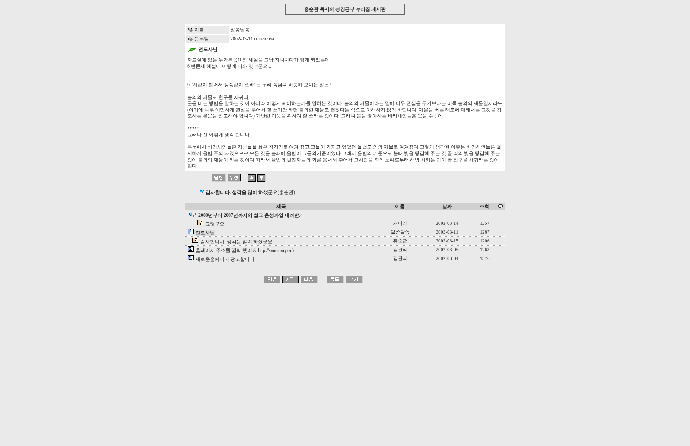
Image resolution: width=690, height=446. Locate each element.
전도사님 (205, 233)
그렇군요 (214, 224)
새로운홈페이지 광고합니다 (225, 259)
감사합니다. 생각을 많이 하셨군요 (236, 241)
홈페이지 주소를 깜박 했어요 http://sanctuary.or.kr (246, 250)
